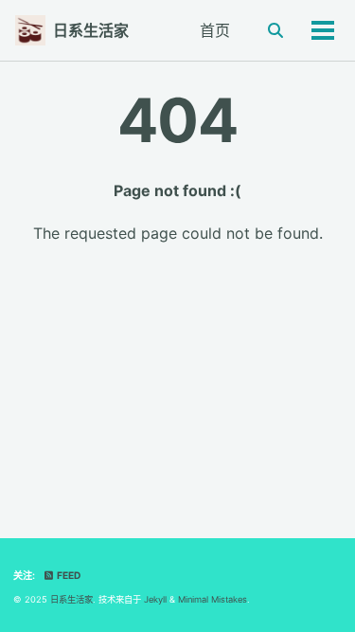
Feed (67, 575)
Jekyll (155, 599)
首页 (215, 30)
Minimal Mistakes (212, 599)
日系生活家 (91, 30)
